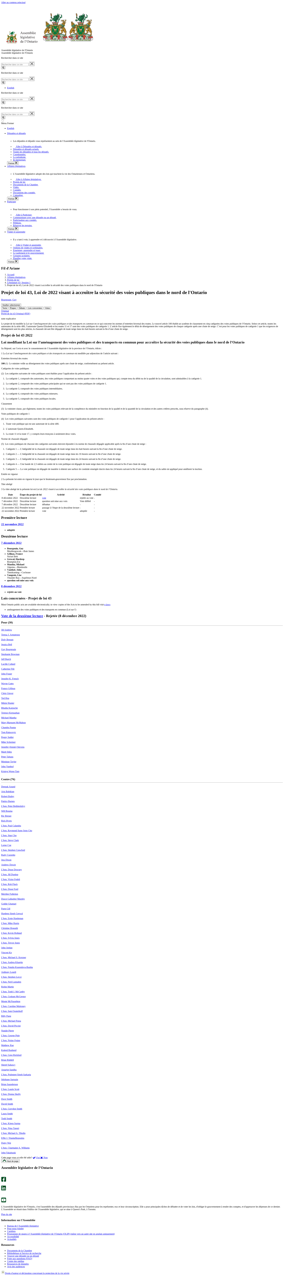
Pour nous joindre (15, 1228)
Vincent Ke (6, 952)
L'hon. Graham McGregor (13, 996)
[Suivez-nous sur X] (2, 1184)
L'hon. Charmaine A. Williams (15, 1148)
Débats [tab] (22, 308)
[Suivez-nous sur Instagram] (3, 1175)
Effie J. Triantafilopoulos (12, 1138)
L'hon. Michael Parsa (11, 1021)
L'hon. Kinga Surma (10, 1123)
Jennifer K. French (10, 678)
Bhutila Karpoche (9, 708)
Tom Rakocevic (8, 732)
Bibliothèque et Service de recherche (24, 1253)
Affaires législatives (16, 277)
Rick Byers (6, 821)
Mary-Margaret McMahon (13, 722)
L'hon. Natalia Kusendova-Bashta (17, 967)
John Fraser (6, 674)
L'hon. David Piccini (11, 1026)
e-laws (107, 604)
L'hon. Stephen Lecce (11, 977)
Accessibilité (13, 1236)
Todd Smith (6, 1118)
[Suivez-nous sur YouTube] (3, 1201)
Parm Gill (5, 908)
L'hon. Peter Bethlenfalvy (13, 806)
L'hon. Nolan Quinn (10, 1040)
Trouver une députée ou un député (23, 1256)
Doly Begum (7, 639)
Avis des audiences (16, 1266)
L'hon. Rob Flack (9, 884)
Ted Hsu (5, 698)
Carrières (11, 1231)
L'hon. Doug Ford (9, 889)
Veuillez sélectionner (11, 305)
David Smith (7, 1104)
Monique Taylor (8, 761)
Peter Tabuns (7, 756)
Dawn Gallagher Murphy (13, 899)
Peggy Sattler (7, 737)
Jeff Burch (6, 659)
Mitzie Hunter (7, 703)
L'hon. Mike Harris (10, 923)
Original (5, 311)
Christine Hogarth (9, 928)
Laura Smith (7, 1113)
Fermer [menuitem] (11, 163)
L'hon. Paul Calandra (11, 825)
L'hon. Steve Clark (10, 840)
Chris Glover (7, 693)
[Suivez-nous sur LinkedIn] (3, 1189)
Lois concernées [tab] (35, 308)
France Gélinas (8, 688)
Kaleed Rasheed (8, 1050)
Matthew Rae (7, 1045)
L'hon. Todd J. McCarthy (13, 991)
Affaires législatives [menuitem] (16, 166)
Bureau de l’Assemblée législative (23, 1226)
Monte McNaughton (10, 1001)
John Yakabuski (8, 1152)
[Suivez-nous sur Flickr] (3, 1196)
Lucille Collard (8, 664)
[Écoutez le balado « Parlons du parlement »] (2, 1193)
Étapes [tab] (13, 308)
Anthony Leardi (8, 972)
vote (44, 498)
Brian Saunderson (9, 1084)
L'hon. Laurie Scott (10, 1089)
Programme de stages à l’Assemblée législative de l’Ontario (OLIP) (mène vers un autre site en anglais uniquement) (61, 1234)
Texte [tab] (4, 308)
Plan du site (6, 1214)
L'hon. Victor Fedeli (10, 879)
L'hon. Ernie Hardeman (12, 918)
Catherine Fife (7, 669)
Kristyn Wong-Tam (10, 771)
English (10, 88)
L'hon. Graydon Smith (11, 1109)
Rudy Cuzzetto (8, 855)
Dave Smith (6, 1099)
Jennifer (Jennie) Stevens (12, 747)
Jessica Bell (6, 644)
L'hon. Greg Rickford (11, 1055)
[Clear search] (32, 64)
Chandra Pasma (8, 727)
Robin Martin (7, 986)
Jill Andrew (6, 630)
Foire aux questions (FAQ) (19, 1258)
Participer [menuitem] (11, 201)
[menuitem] (28, 146)
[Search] (3, 67)
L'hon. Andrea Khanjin (12, 962)
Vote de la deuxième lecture (22, 616)
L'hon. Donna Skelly (11, 1094)
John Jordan (6, 947)
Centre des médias (15, 1261)
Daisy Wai (6, 1143)
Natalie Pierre (7, 1030)
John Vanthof (7, 766)
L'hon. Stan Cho (9, 835)
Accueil (10, 274)
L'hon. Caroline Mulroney (13, 1006)
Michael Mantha (8, 717)
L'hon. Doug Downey (11, 869)
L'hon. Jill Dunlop (9, 874)
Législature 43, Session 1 (18, 282)
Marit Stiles (6, 752)
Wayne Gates (7, 683)
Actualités (11, 1239)
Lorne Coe (6, 845)
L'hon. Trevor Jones (10, 943)
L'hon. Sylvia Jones (10, 938)
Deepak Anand (8, 786)
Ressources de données (18, 1264)
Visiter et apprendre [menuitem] (16, 232)
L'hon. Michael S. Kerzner (13, 957)
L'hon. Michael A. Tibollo (13, 1133)
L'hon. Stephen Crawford (13, 850)
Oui (38, 1157)
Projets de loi (13, 280)
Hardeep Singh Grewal (12, 913)
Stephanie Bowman (10, 654)
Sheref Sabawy (8, 1065)
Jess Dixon (6, 860)
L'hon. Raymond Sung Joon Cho (16, 830)
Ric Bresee (6, 816)
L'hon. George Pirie (10, 1035)
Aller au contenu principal (13, 2)
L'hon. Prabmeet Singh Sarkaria (16, 1074)
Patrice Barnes (8, 801)
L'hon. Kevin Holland (11, 933)
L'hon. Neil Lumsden (11, 982)
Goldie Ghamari (8, 904)
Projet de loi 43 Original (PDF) (15, 313)
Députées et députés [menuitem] (16, 133)
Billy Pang (6, 1016)
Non (45, 1157)
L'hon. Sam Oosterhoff (12, 1011)
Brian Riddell (7, 1060)
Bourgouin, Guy (9, 299)
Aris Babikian (7, 791)
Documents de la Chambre (19, 1250)
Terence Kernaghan (10, 713)
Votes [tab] (47, 308)
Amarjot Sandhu (9, 1069)
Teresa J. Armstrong (10, 634)
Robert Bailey (7, 796)
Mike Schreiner (8, 742)
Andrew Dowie (8, 864)
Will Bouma (6, 811)
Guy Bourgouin (8, 649)
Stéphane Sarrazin (9, 1079)
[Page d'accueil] (47, 47)
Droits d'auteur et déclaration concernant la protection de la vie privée (37, 1273)
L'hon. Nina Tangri (10, 1128)
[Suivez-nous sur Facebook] (3, 1181)
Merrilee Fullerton (9, 894)
